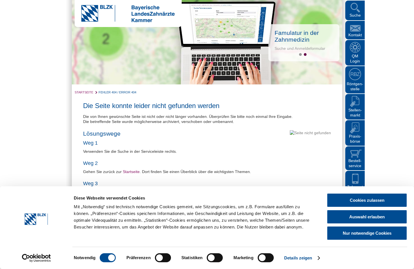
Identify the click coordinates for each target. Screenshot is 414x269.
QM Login (355, 58)
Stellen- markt (355, 112)
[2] (305, 54)
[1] (300, 54)
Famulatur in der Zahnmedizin (297, 36)
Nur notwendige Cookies (367, 233)
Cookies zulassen (367, 200)
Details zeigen (298, 257)
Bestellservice (355, 163)
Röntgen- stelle (355, 86)
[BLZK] (125, 21)
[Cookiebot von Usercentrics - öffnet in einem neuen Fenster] (36, 258)
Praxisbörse (355, 139)
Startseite (84, 92)
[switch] (163, 257)
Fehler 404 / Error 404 (117, 92)
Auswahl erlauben (367, 216)
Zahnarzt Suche (355, 189)
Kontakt (355, 35)
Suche (355, 15)
